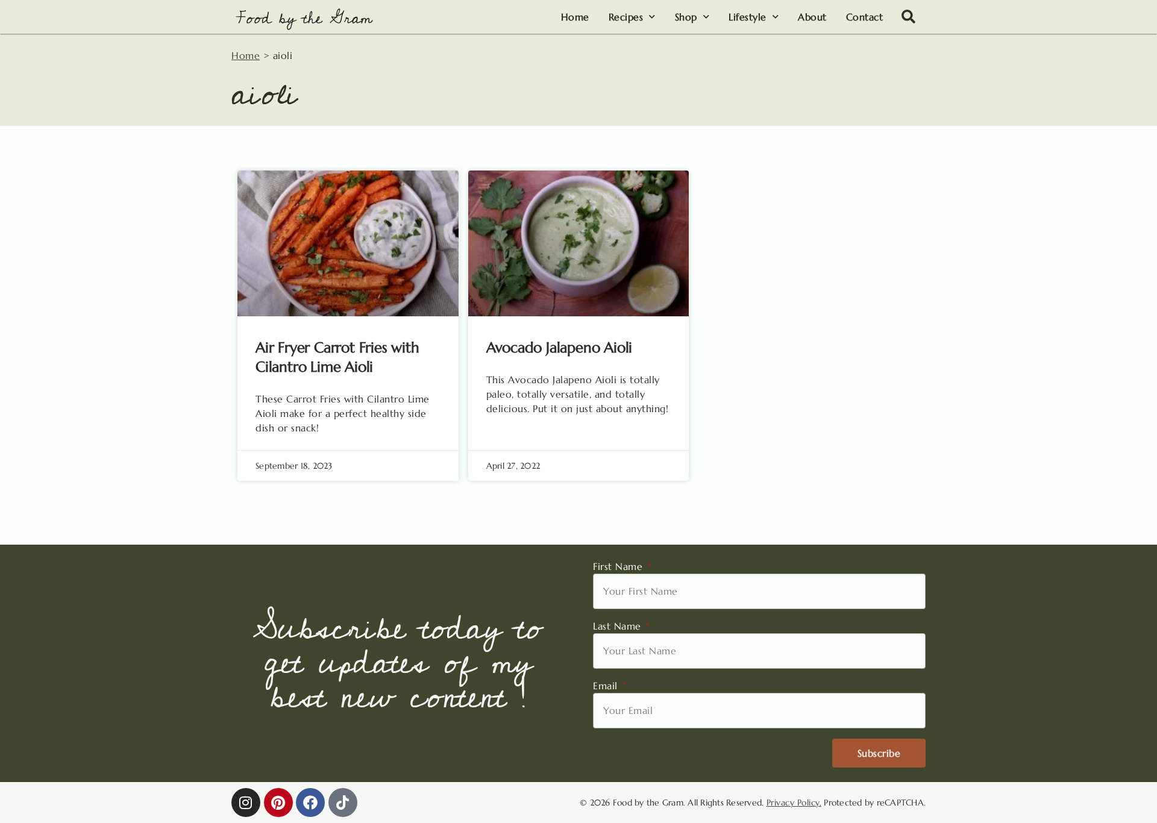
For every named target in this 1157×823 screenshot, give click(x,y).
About (812, 17)
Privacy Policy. (794, 802)
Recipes (626, 17)
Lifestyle (748, 17)
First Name (619, 566)
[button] (908, 16)
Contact (864, 17)
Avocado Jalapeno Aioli (559, 348)
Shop (686, 17)
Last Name (618, 626)
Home (575, 17)
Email (607, 686)
